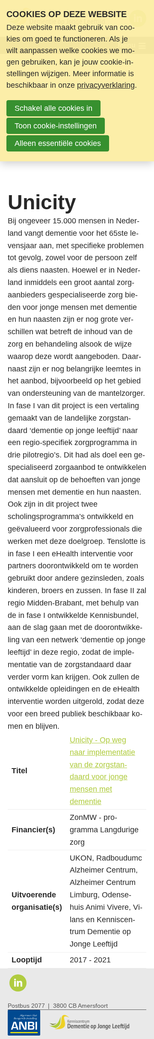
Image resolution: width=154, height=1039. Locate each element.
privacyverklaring (106, 85)
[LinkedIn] (18, 983)
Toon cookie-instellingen (56, 126)
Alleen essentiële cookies (58, 143)
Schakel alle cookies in (53, 108)
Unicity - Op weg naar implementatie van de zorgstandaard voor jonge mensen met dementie (102, 771)
